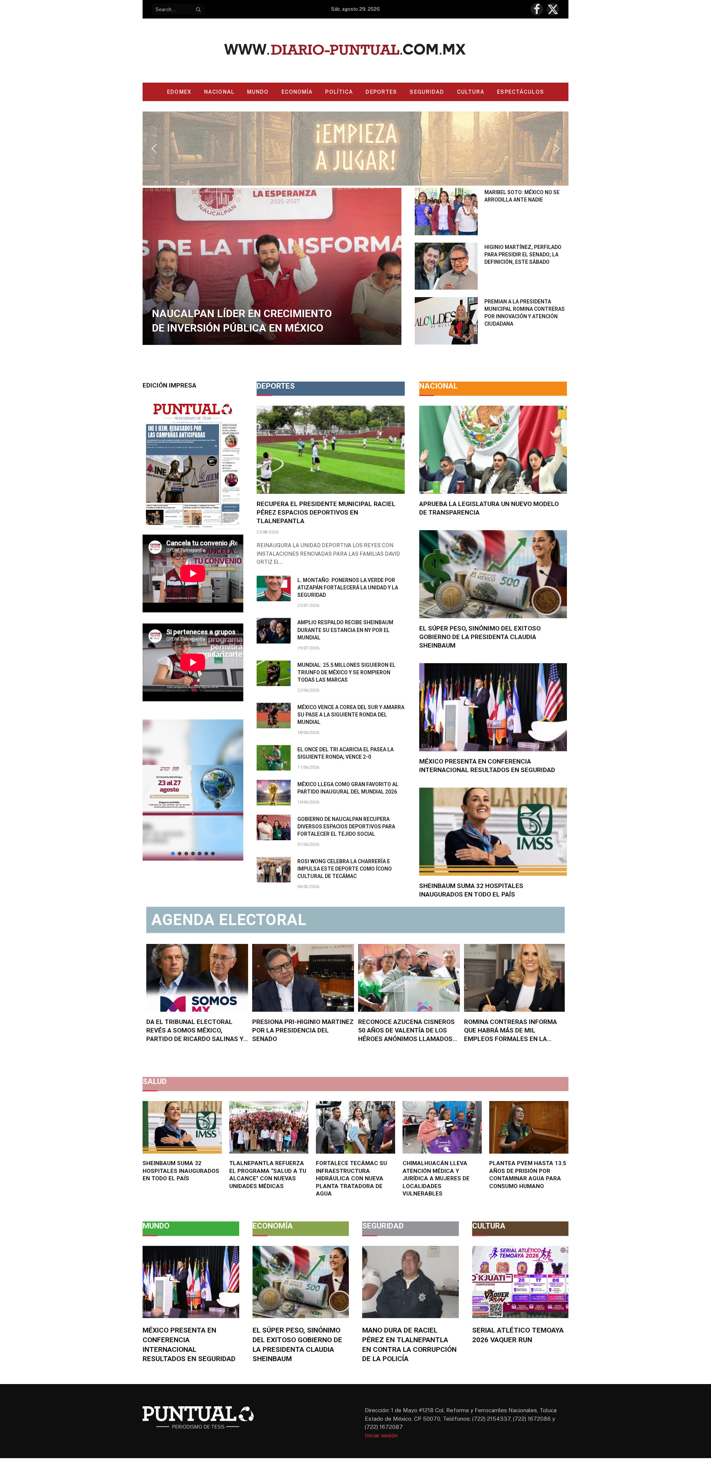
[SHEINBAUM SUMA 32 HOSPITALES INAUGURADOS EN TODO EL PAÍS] (493, 832)
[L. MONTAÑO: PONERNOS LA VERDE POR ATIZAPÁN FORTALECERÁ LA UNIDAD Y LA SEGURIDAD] (274, 588)
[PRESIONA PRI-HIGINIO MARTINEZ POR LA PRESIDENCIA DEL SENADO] (303, 978)
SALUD (155, 1081)
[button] (355, 149)
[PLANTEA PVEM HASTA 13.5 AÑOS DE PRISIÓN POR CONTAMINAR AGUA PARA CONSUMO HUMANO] (528, 1127)
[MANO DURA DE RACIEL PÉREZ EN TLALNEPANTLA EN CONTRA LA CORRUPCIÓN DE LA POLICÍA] (410, 1282)
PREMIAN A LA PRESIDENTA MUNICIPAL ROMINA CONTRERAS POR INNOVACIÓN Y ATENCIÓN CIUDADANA (524, 313)
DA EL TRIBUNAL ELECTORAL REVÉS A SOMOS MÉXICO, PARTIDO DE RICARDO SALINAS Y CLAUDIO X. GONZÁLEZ (194, 1030)
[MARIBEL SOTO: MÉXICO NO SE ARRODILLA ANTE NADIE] (446, 211)
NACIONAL (219, 92)
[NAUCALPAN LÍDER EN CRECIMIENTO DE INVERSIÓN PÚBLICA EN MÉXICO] (272, 266)
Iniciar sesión (381, 1435)
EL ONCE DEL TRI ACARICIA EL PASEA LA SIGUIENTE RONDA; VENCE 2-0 (345, 753)
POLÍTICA (339, 92)
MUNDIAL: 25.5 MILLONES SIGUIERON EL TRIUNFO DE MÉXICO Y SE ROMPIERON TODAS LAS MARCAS (346, 672)
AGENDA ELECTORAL (228, 920)
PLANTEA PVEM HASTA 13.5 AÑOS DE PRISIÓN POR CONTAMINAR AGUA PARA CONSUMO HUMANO (527, 1174)
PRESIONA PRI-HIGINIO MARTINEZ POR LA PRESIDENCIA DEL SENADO (303, 1030)
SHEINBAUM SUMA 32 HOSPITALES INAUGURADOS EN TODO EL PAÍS (471, 890)
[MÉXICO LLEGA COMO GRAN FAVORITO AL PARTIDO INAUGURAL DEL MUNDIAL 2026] (274, 792)
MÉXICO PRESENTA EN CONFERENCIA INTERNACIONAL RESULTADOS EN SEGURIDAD (487, 766)
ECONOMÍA (297, 92)
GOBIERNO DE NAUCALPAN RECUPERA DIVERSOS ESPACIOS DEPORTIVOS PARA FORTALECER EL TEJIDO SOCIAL (346, 826)
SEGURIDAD (427, 92)
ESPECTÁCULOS (520, 92)
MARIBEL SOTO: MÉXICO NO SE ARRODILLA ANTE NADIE (522, 196)
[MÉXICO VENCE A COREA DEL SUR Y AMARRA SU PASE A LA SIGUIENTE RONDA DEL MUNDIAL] (274, 715)
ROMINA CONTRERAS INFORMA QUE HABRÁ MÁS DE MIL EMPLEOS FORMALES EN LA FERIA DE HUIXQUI (510, 1030)
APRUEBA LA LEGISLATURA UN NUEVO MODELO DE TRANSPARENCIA (489, 508)
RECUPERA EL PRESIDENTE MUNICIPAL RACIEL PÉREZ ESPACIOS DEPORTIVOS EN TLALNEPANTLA (326, 512)
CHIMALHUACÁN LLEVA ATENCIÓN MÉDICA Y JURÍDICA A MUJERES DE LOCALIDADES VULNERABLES (436, 1178)
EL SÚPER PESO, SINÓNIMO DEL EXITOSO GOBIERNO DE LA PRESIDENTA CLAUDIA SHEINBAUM (480, 637)
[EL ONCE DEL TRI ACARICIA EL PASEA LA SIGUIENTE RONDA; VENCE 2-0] (274, 758)
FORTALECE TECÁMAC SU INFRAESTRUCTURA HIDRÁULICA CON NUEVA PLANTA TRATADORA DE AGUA (351, 1178)
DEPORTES (381, 92)
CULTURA (471, 92)
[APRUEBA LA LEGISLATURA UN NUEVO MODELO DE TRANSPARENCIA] (493, 450)
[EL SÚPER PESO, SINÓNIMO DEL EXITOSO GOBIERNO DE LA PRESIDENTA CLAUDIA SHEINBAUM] (493, 574)
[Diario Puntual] (356, 51)
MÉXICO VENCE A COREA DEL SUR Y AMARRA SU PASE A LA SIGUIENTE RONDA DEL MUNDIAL (350, 714)
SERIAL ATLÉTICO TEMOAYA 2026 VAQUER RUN (518, 1335)
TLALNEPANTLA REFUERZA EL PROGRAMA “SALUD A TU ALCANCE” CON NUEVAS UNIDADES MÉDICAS (267, 1174)
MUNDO (258, 92)
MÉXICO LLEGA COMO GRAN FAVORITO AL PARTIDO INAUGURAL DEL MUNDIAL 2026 (347, 788)
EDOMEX (179, 92)
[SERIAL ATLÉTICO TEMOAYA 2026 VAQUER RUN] (520, 1282)
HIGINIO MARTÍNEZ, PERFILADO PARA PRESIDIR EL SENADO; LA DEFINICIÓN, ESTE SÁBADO (522, 254)
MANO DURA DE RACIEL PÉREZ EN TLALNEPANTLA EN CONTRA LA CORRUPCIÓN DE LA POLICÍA (409, 1344)
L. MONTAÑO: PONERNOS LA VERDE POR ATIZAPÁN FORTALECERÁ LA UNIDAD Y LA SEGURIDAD (347, 587)
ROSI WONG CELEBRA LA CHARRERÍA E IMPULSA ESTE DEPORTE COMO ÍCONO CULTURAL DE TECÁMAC (344, 868)
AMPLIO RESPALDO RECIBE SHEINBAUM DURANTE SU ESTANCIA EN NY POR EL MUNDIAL (345, 629)
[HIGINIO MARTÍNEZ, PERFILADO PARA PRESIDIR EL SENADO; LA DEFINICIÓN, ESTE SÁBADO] (446, 266)
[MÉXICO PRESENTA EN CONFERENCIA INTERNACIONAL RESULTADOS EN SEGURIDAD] (493, 707)
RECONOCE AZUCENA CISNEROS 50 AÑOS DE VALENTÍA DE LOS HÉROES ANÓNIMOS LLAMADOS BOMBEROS (406, 1030)
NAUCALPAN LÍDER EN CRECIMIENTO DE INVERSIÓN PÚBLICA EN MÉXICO (242, 320)
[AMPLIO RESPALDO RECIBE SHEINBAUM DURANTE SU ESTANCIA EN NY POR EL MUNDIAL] (274, 630)
